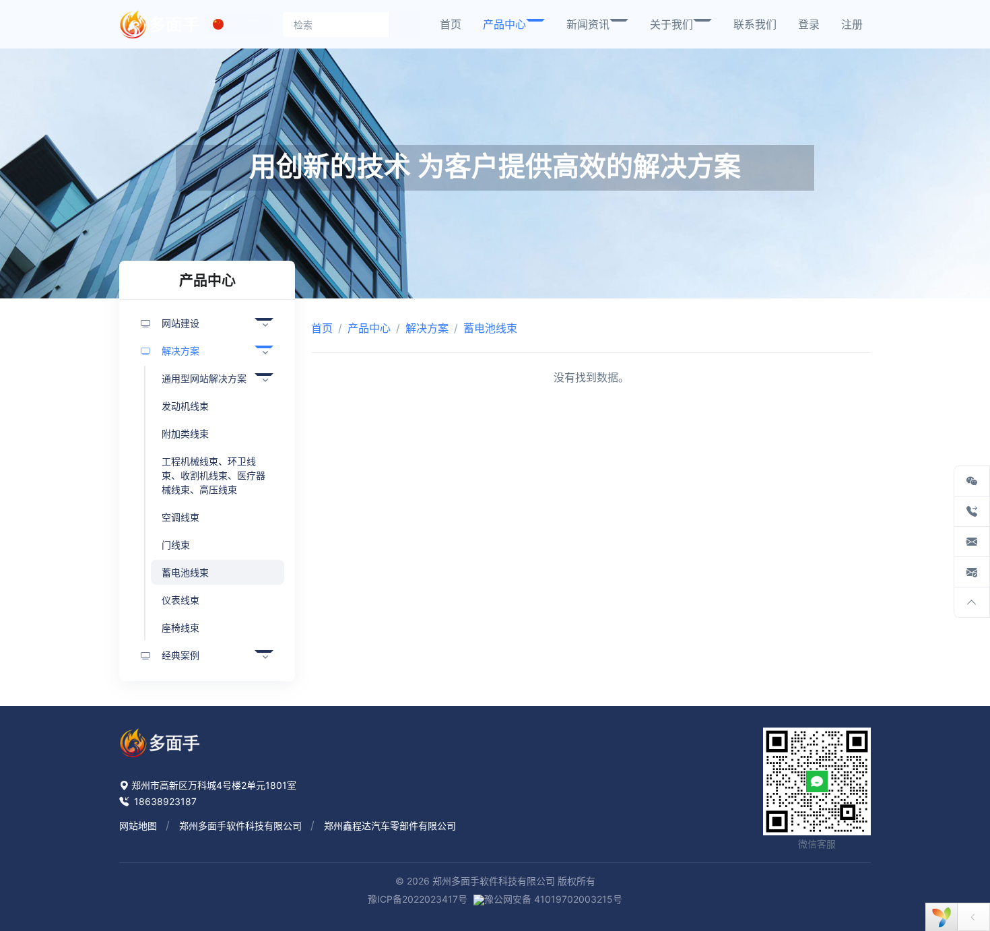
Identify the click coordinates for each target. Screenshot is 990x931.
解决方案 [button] (180, 350)
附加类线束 (185, 433)
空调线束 (180, 517)
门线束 (176, 544)
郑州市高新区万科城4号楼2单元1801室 (213, 785)
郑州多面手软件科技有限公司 (240, 825)
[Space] (159, 741)
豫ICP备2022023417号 (417, 899)
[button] (514, 24)
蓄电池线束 (185, 572)
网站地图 (138, 825)
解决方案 (427, 328)
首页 (322, 328)
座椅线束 (180, 627)
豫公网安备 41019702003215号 (553, 899)
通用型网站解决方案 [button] (204, 378)
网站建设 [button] (180, 323)
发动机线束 (185, 406)
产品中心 (369, 328)
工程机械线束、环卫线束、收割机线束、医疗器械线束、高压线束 (213, 475)
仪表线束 (180, 600)
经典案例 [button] (180, 655)
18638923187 (164, 801)
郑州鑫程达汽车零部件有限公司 (390, 825)
